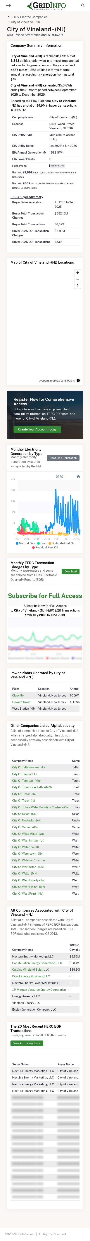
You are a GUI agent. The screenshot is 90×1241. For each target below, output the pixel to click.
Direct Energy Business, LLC (31, 976)
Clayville (18, 695)
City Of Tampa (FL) (24, 774)
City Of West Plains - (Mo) (28, 886)
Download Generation (63, 458)
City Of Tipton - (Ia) (24, 794)
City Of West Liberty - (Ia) (28, 880)
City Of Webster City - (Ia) (28, 860)
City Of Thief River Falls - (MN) (32, 787)
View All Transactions (26, 1043)
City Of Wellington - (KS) (28, 867)
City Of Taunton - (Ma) (26, 780)
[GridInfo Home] (46, 5)
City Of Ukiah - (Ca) (24, 814)
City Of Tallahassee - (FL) (28, 767)
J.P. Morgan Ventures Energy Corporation (39, 989)
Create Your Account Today (37, 429)
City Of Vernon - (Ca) (25, 827)
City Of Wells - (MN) (25, 873)
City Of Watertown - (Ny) (27, 853)
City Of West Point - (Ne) (27, 893)
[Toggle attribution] (78, 380)
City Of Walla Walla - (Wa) (28, 833)
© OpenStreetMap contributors (57, 380)
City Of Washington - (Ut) (28, 840)
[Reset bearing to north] (77, 285)
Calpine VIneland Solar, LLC (30, 969)
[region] (45, 326)
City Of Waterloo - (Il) (25, 847)
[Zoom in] (77, 273)
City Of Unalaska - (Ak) (26, 820)
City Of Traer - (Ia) (23, 800)
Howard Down (21, 702)
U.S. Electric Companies (30, 17)
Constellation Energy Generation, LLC (37, 963)
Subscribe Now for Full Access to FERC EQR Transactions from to (45, 604)
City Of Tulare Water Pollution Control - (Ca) (40, 807)
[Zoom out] (77, 279)
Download (70, 571)
